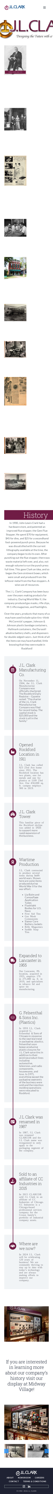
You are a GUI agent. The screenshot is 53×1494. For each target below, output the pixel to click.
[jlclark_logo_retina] (26, 1471)
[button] (6, 1451)
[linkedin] (29, 1486)
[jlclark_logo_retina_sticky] (15, 6)
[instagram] (24, 1486)
